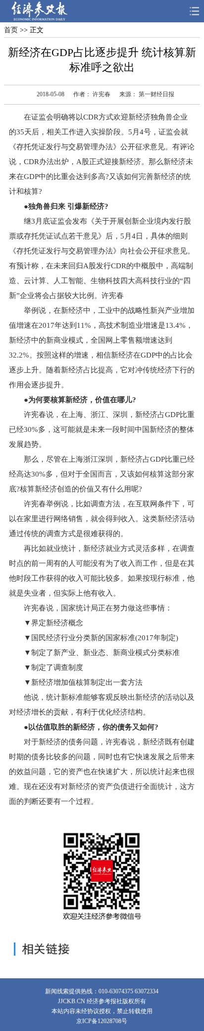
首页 (11, 30)
